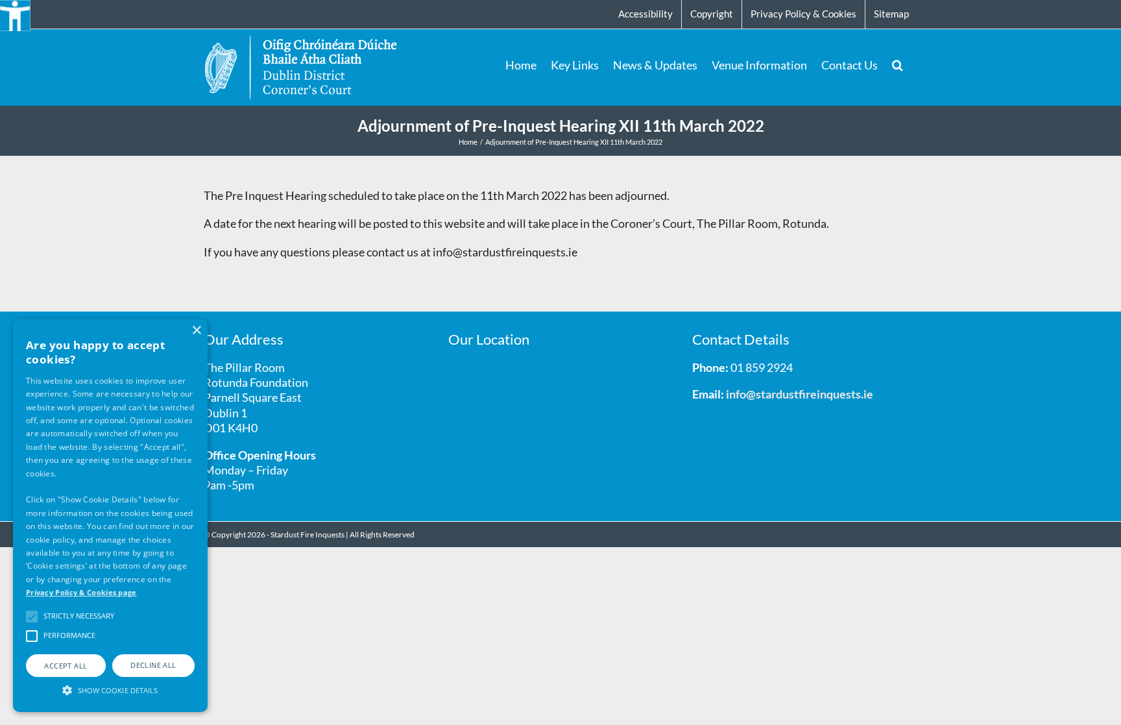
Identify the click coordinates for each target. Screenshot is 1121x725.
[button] (897, 65)
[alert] (110, 515)
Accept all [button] (65, 665)
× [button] (196, 331)
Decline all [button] (153, 665)
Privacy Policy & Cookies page (81, 592)
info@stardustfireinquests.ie (799, 394)
